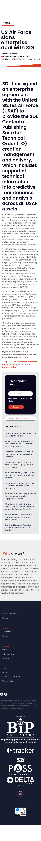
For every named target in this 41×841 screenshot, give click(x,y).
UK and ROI (14, 398)
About (4, 649)
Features (5, 636)
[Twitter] (1, 694)
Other (4, 668)
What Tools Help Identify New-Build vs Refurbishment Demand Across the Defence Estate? (19, 506)
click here (26, 357)
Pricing (5, 618)
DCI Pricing (6, 631)
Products (6, 628)
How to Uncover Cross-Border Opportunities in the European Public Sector (18, 517)
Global (11, 401)
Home (4, 610)
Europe (25, 398)
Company (6, 646)
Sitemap (5, 672)
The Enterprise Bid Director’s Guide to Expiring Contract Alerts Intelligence (20, 486)
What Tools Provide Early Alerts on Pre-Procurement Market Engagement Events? (20, 496)
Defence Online (9, 367)
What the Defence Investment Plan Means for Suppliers (20, 434)
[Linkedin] (5, 694)
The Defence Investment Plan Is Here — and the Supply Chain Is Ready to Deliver (19, 465)
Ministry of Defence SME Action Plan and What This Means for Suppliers (19, 454)
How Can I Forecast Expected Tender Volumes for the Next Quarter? (18, 527)
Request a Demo (9, 613)
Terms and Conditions (11, 676)
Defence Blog (8, 654)
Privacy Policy (8, 681)
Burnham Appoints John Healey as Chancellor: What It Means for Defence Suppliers (20, 444)
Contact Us (7, 658)
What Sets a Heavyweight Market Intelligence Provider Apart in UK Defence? (20, 475)
